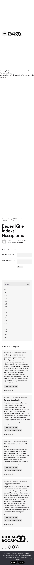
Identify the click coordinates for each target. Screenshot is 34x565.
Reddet (21, 562)
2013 (5, 320)
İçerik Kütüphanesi (16, 219)
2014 (5, 318)
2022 (5, 301)
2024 (5, 295)
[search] (28, 284)
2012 (5, 323)
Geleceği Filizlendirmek (13, 355)
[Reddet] (32, 558)
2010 (5, 329)
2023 (5, 298)
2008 (5, 334)
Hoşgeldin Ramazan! (12, 484)
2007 (5, 337)
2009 (5, 332)
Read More (7, 390)
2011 (5, 326)
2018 (5, 307)
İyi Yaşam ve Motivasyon (13, 430)
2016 (5, 312)
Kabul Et (13, 562)
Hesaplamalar (6, 219)
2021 (5, 304)
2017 (5, 309)
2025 (5, 293)
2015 (5, 315)
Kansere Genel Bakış (12, 400)
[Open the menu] (4, 34)
